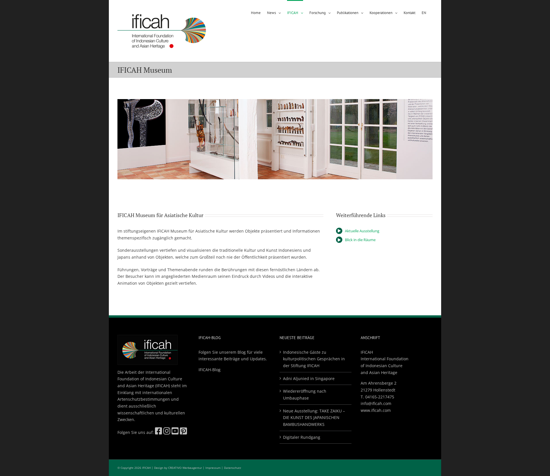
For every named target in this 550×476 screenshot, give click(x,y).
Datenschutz (232, 468)
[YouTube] (175, 432)
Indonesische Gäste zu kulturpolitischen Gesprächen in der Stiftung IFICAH (314, 358)
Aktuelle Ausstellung (362, 230)
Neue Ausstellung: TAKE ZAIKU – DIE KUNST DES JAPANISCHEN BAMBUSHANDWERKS (314, 417)
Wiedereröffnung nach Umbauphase (304, 394)
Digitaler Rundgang (301, 437)
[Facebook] (158, 432)
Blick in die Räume (360, 239)
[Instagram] (166, 432)
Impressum (213, 468)
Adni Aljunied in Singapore (309, 378)
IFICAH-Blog (210, 369)
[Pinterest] (183, 432)
